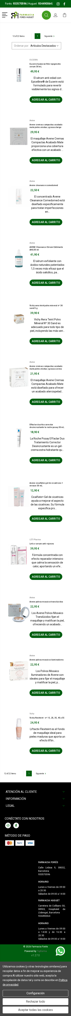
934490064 (44, 916)
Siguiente (48, 36)
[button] (5, 14)
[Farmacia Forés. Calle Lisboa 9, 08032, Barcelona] (25, 15)
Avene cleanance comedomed (44, 185)
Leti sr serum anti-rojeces (42, 544)
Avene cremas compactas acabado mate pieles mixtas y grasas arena (46, 367)
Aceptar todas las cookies (35, 1010)
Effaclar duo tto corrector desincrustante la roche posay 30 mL (47, 426)
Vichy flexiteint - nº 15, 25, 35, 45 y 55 (47, 718)
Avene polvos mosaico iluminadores (47, 660)
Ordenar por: (21, 45)
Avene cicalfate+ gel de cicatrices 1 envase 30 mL (46, 484)
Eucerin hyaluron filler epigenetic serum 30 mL (45, 65)
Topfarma (42, 951)
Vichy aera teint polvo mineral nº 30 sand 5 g (46, 307)
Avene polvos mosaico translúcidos (46, 602)
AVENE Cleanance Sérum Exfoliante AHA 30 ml (46, 248)
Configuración (35, 993)
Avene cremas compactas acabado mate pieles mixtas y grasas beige (46, 126)
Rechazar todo (35, 1001)
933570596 (44, 874)
